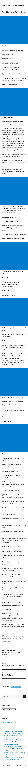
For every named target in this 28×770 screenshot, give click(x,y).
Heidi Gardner (21, 636)
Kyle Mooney (5, 640)
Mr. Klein (11, 640)
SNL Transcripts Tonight (13, 5)
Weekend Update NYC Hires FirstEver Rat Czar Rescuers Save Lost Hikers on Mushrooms (14, 742)
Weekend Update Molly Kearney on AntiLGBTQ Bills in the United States (14, 748)
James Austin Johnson (8, 638)
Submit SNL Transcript (9, 722)
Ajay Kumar (7, 635)
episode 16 (14, 636)
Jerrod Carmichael (18, 638)
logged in (13, 652)
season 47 (10, 641)
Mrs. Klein (16, 640)
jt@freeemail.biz (16, 686)
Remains (21, 640)
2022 (21, 635)
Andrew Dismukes (7, 636)
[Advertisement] (14, 30)
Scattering (4, 641)
